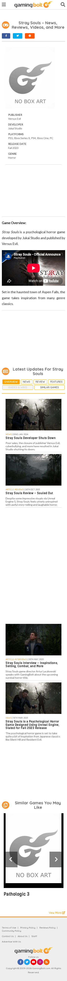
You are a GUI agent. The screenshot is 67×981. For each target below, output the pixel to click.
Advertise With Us (11, 941)
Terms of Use (9, 927)
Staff (34, 936)
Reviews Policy (47, 927)
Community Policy (11, 930)
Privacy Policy (27, 927)
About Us (22, 936)
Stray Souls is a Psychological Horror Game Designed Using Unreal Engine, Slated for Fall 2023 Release (32, 725)
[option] (33, 856)
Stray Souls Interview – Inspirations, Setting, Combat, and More (32, 664)
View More (55, 912)
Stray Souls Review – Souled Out (29, 493)
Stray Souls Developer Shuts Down (31, 438)
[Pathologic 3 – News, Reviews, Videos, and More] (33, 850)
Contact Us (8, 936)
